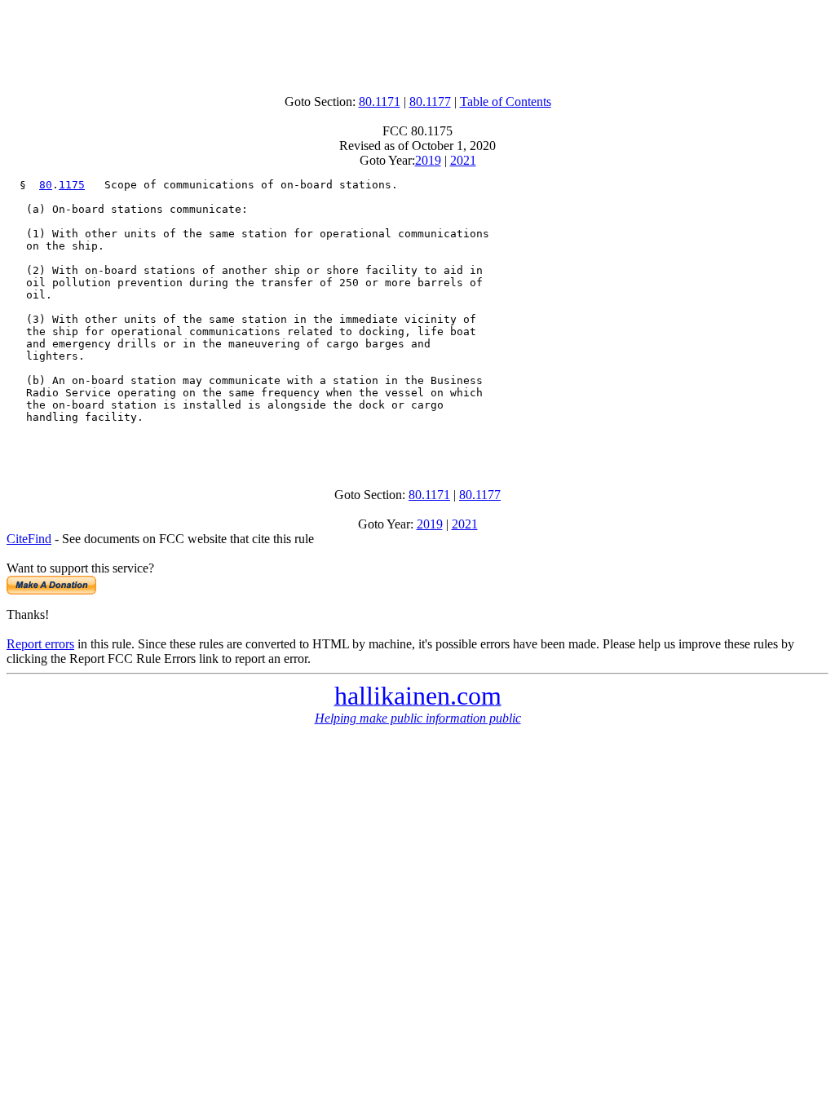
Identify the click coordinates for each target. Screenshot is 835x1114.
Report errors (40, 644)
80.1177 (430, 101)
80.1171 (379, 101)
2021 (463, 160)
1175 (72, 185)
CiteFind (29, 539)
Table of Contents (505, 101)
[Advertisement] (417, 43)
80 (45, 185)
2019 (428, 160)
